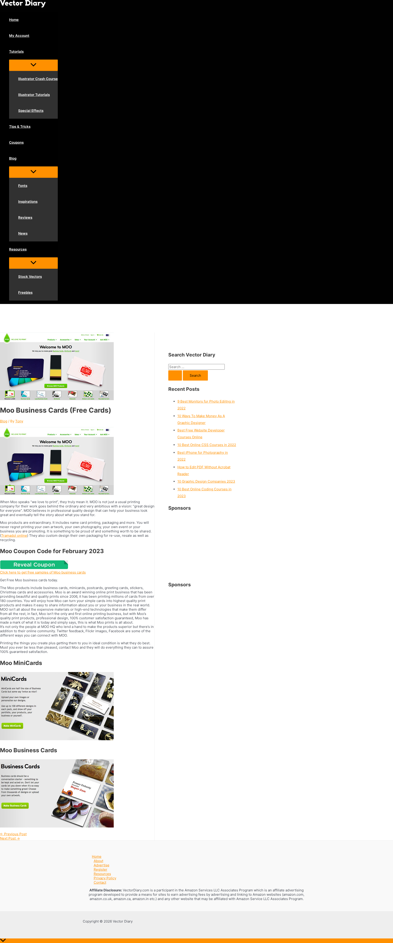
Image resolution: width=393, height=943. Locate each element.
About (98, 861)
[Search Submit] (175, 375)
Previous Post (13, 834)
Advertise (101, 865)
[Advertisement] (83, 318)
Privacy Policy (105, 878)
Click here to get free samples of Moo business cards (43, 572)
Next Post (10, 838)
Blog (3, 421)
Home (96, 856)
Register (100, 869)
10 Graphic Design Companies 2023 (206, 481)
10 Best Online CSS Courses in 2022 (206, 445)
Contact (100, 882)
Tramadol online (14, 535)
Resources (102, 874)
